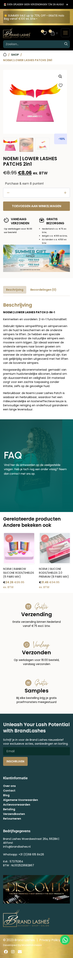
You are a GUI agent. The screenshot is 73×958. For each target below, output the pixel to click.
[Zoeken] (66, 44)
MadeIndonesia (32, 945)
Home (5, 54)
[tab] (14, 290)
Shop (15, 55)
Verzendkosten (14, 814)
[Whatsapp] (65, 940)
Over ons (9, 786)
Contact (9, 791)
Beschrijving (14, 290)
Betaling (9, 809)
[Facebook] (6, 951)
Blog (6, 795)
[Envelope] (20, 951)
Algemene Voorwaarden (20, 800)
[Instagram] (13, 951)
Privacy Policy (49, 940)
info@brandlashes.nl (17, 847)
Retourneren (12, 819)
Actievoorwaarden (16, 805)
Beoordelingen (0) (43, 290)
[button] (60, 76)
